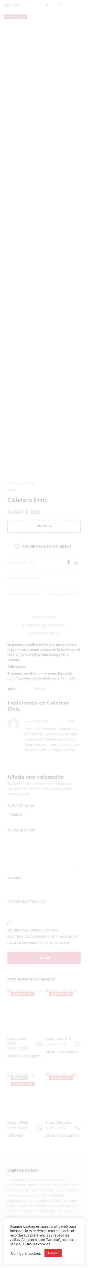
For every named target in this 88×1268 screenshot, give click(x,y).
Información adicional (44, 625)
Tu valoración (22, 830)
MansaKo (68, 678)
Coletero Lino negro (16, 1041)
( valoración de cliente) (44, 489)
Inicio (11, 483)
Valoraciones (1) (44, 633)
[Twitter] (77, 563)
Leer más (15, 1136)
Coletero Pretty (17, 1122)
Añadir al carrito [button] (24, 1056)
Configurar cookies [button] (26, 1253)
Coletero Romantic (58, 1122)
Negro (40, 688)
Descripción (44, 617)
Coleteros (28, 483)
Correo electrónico (27, 902)
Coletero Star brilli (58, 1039)
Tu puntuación (22, 806)
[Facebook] (70, 563)
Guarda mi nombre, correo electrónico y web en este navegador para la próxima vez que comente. (42, 937)
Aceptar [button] (53, 1253)
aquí (11, 678)
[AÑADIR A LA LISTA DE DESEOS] (40, 1042)
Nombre (15, 878)
